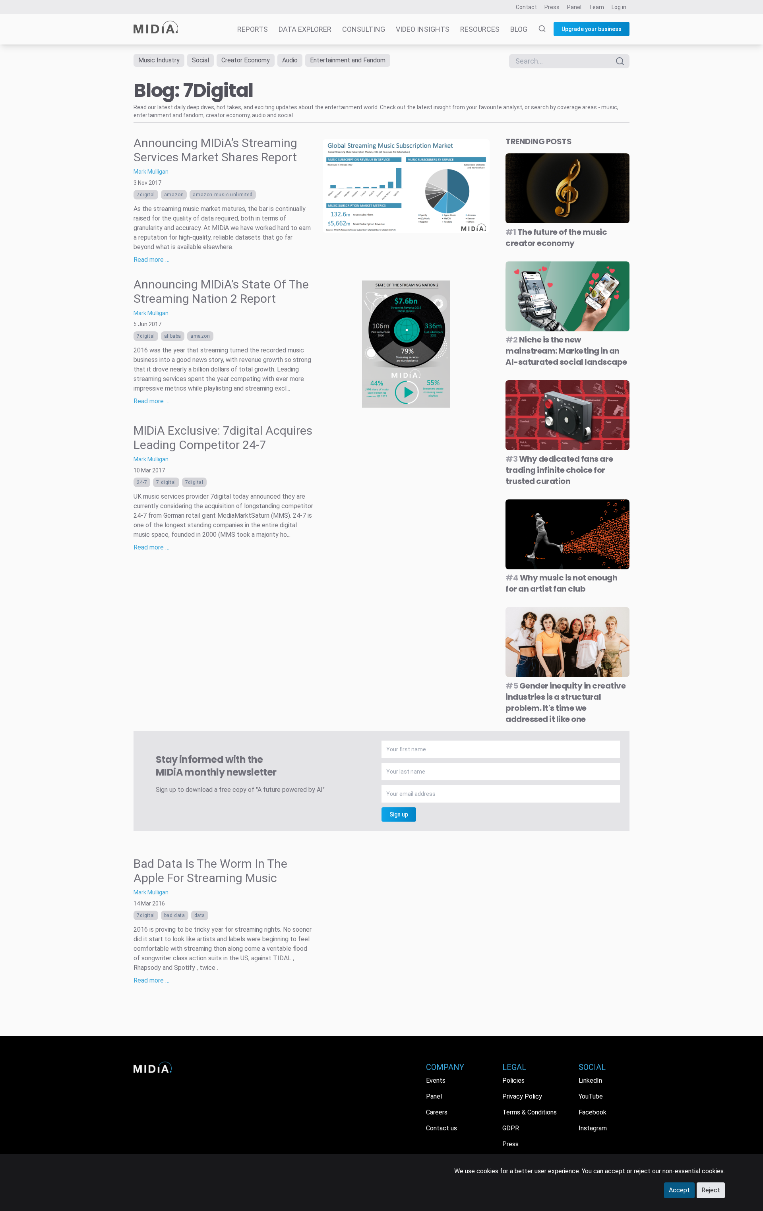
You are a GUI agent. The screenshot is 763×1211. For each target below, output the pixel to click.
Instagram (593, 1128)
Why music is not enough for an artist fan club (561, 583)
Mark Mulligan (151, 171)
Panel (574, 7)
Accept (679, 1190)
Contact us (441, 1128)
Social (200, 60)
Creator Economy (245, 60)
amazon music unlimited (222, 194)
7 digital (166, 482)
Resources (480, 29)
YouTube (591, 1096)
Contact (526, 7)
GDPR (510, 1128)
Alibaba (172, 336)
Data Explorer (305, 29)
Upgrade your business (592, 29)
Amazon (174, 194)
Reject (710, 1190)
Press (552, 7)
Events (435, 1080)
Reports (252, 29)
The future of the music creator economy (556, 237)
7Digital (146, 194)
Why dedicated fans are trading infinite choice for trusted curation (559, 470)
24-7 (142, 482)
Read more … (151, 259)
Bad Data (174, 915)
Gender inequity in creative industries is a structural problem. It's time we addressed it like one (565, 702)
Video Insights (422, 29)
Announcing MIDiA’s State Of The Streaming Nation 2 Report (221, 291)
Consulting (363, 29)
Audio (290, 60)
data (199, 915)
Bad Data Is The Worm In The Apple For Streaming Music (210, 871)
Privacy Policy (522, 1096)
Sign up (398, 814)
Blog (518, 29)
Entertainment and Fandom (347, 60)
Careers (436, 1112)
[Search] (537, 29)
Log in (619, 7)
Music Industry (159, 60)
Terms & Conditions (529, 1112)
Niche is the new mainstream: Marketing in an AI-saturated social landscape (566, 351)
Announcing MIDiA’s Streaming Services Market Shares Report (215, 150)
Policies (513, 1080)
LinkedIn (590, 1080)
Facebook (592, 1112)
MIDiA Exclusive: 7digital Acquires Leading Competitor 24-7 (223, 438)
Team (596, 7)
